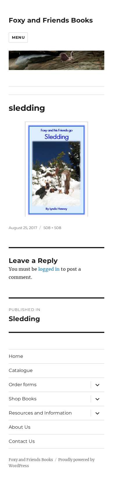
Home (16, 356)
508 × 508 (52, 227)
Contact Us (22, 441)
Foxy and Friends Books (51, 20)
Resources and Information (40, 413)
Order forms (23, 384)
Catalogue (21, 370)
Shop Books (23, 399)
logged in (49, 269)
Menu (18, 37)
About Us (19, 427)
